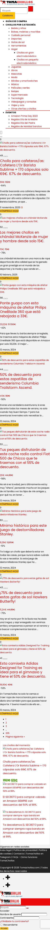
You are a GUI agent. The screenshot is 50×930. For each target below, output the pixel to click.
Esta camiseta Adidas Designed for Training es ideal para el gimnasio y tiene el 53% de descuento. (23, 670)
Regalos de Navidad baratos (26, 126)
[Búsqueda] (30, 9)
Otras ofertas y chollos (23, 108)
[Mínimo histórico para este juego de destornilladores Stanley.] (25, 514)
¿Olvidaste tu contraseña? (14, 921)
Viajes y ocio (17, 105)
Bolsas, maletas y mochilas (25, 31)
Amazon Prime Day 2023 (24, 116)
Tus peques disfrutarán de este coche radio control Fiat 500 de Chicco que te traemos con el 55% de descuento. (25, 458)
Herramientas (18, 45)
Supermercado (19, 94)
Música (15, 84)
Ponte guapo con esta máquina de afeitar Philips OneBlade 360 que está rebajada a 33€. (23, 310)
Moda (14, 77)
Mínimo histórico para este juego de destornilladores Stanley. (23, 530)
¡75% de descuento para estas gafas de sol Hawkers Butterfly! (23, 597)
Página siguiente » (15, 736)
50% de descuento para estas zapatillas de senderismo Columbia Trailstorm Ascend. (20, 381)
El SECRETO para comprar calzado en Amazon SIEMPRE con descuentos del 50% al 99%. (24, 800)
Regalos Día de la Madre (24, 119)
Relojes (15, 91)
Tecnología (17, 98)
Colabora (7, 15)
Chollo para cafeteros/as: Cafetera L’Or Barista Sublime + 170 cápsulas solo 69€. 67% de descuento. (24, 167)
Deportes (16, 38)
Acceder (4, 928)
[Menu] (1, 132)
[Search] (1, 136)
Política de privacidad (25, 850)
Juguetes (16, 66)
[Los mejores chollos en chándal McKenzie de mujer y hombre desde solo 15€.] (25, 221)
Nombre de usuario (10, 914)
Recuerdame (10, 924)
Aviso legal (6, 850)
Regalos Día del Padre (23, 123)
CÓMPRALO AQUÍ (9, 211)
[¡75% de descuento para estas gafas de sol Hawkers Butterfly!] (25, 581)
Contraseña (6, 917)
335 (7, 733)
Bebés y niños (18, 28)
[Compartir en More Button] (8, 878)
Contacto (18, 853)
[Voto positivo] (7, 156)
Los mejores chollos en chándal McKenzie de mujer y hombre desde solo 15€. (24, 236)
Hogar (14, 49)
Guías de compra (16, 21)
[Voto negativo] (4, 156)
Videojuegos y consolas (23, 101)
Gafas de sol (18, 42)
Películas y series (20, 87)
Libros (14, 70)
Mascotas (16, 73)
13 (22, 207)
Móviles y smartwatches (24, 80)
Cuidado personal (20, 35)
